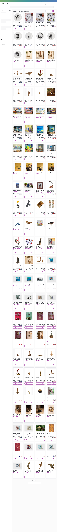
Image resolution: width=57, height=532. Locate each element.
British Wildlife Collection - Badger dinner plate (17, 41)
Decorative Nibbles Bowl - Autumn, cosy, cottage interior (28, 415)
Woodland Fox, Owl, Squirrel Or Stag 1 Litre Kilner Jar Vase (51, 209)
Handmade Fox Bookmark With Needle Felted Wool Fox (40, 209)
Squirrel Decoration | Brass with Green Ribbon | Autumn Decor (51, 340)
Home (19, 4)
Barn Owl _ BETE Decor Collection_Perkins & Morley (28, 434)
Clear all (10, 10)
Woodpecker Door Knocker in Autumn (51, 396)
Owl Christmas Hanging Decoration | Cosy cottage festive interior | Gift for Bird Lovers (40, 340)
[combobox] (48, 11)
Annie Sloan (15, 173)
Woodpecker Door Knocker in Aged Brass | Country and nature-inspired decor (40, 471)
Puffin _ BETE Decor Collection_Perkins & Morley (51, 452)
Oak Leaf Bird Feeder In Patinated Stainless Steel (50, 191)
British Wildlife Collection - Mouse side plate (28, 41)
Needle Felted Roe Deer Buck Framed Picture (40, 191)
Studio (54, 4)
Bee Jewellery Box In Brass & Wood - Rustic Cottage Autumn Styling (17, 415)
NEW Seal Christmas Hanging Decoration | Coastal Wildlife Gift (28, 60)
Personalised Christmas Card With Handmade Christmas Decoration (28, 247)
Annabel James (15, 191)
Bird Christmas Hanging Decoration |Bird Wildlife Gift (17, 79)
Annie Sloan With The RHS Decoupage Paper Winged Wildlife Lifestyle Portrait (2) (51, 172)
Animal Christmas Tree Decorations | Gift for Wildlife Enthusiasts (51, 97)
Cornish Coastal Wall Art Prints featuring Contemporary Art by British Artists (40, 116)
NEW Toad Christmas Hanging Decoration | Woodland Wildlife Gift (40, 60)
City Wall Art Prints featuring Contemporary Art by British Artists (28, 116)
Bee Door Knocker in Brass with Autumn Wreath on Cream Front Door (51, 415)
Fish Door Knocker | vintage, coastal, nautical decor (28, 471)
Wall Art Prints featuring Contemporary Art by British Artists (17, 116)
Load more (34, 482)
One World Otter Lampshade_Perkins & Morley (40, 284)
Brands (27, 4)
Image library (23, 4)
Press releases (34, 4)
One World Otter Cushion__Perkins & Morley (28, 303)
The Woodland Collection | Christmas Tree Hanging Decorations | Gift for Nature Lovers (40, 265)
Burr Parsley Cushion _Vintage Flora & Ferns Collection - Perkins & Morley (40, 434)
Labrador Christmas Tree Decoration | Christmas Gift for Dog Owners (40, 359)
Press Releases (26, 11)
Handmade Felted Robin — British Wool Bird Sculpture (28, 79)
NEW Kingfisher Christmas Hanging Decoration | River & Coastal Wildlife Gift (51, 60)
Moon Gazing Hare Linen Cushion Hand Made (50, 247)
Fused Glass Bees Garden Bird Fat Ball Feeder (17, 209)
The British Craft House (27, 80)
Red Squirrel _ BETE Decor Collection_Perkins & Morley (40, 303)
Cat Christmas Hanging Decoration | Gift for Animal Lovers (17, 359)
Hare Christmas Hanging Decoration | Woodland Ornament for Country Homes (17, 378)
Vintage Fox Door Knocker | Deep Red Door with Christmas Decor (17, 340)
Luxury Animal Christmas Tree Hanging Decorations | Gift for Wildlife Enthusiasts (40, 79)
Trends (30, 4)
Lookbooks (38, 4)
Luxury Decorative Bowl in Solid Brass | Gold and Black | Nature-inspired (40, 396)
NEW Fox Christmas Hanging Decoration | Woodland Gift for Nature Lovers (28, 265)
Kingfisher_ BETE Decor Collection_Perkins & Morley (40, 452)
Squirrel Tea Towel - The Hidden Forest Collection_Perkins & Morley (51, 434)
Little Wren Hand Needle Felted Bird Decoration (28, 228)
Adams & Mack (26, 61)
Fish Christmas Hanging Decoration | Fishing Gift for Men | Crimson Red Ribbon (28, 396)
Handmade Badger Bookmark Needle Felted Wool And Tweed (28, 209)
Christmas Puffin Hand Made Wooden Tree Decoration (17, 247)
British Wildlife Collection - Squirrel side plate (39, 41)
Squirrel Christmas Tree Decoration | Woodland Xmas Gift (51, 359)
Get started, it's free (51, 1)
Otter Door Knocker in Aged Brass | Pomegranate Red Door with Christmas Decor (40, 322)
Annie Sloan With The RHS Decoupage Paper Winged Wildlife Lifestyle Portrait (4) (17, 172)
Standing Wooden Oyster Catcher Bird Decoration (50, 228)
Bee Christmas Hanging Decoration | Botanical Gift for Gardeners (17, 396)
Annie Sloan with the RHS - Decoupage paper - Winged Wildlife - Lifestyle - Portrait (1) (40, 172)
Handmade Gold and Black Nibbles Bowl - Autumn (40, 415)
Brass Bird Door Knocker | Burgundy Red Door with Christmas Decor (50, 322)
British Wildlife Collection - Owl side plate (51, 41)
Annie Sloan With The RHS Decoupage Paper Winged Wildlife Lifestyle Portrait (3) (28, 172)
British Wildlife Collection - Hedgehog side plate (17, 60)
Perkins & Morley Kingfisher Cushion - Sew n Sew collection (51, 284)
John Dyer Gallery (15, 117)
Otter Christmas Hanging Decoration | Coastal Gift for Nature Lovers (28, 359)
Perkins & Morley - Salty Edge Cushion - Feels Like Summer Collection (28, 284)
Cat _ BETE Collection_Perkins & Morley (17, 471)
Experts (46, 4)
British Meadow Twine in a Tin (17, 190)
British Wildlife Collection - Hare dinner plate (17, 23)
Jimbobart (14, 24)
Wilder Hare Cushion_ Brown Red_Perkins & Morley (28, 452)
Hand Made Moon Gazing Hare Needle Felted (17, 265)
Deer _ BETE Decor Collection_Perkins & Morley (51, 303)
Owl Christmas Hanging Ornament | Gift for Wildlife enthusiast (28, 97)
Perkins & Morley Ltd (16, 285)
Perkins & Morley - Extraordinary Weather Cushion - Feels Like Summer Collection (51, 265)
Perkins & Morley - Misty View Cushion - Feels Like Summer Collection (17, 284)
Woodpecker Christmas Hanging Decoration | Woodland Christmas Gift (39, 378)
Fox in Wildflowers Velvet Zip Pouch (40, 228)
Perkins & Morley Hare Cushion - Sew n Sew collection (17, 303)
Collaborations (50, 4)
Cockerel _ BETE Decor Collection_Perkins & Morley (17, 434)
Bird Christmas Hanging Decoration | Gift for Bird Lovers (50, 378)
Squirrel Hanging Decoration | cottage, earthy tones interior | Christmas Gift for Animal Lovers (28, 340)
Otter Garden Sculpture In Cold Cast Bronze (39, 247)
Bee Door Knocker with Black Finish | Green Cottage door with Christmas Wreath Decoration (28, 322)
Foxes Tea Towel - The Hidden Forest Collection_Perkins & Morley (17, 452)
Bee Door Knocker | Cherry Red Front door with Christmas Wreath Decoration (17, 322)
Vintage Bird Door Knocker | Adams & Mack (51, 471)
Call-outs (42, 4)
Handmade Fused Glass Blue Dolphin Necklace (17, 228)
